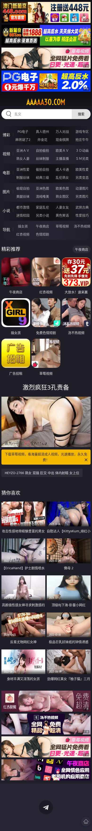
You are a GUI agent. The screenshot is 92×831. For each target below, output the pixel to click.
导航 (6, 229)
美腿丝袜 (22, 196)
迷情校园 (22, 215)
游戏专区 (82, 131)
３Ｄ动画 (82, 150)
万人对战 (62, 131)
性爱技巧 (82, 215)
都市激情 (22, 207)
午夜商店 (42, 226)
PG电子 (22, 131)
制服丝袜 (22, 177)
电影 (6, 172)
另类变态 (82, 177)
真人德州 (42, 131)
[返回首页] (86, 821)
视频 (6, 153)
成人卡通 (62, 169)
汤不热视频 (82, 226)
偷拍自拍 (42, 169)
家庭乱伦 (42, 207)
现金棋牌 (62, 139)
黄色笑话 (62, 215)
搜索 (81, 114)
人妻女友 (62, 207)
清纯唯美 (42, 196)
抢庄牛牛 (82, 139)
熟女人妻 (22, 158)
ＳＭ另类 (82, 158)
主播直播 (62, 158)
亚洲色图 (42, 188)
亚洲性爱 (22, 169)
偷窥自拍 (22, 188)
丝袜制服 (42, 158)
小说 (6, 210)
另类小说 (42, 215)
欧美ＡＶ (62, 150)
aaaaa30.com (45, 102)
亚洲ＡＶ (22, 150)
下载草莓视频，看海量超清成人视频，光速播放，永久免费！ (46, 457)
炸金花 (42, 139)
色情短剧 (42, 234)
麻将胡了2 (22, 139)
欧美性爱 (82, 169)
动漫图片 (82, 188)
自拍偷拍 (42, 150)
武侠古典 (82, 207)
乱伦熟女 (62, 177)
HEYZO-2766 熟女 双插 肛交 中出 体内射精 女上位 (42, 473)
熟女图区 (62, 196)
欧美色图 (62, 188)
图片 (6, 191)
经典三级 (42, 177)
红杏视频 (22, 234)
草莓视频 (62, 226)
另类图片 (82, 196)
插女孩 (23, 226)
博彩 (6, 135)
